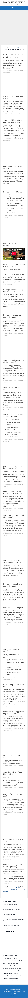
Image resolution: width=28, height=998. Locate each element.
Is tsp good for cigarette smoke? (10, 958)
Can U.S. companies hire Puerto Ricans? (11, 980)
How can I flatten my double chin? (10, 914)
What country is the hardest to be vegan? (12, 975)
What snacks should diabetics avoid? (11, 978)
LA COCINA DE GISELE (14, 2)
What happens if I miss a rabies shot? (11, 925)
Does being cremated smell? (9, 928)
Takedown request (8, 70)
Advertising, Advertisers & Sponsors (14, 989)
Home (4, 48)
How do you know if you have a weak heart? (12, 960)
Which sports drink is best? (9, 965)
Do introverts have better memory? (10, 904)
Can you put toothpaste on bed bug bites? (12, 968)
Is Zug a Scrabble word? (5, 891)
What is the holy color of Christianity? (11, 973)
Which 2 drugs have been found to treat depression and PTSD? (14, 920)
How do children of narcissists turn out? (11, 911)
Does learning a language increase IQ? (11, 970)
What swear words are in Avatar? (10, 923)
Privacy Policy (16, 987)
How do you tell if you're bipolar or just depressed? (14, 916)
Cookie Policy (14, 993)
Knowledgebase (16, 991)
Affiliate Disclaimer (7, 991)
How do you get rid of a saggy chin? (11, 963)
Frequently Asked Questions (16, 48)
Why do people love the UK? (9, 906)
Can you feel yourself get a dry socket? (11, 909)
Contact (23, 991)
